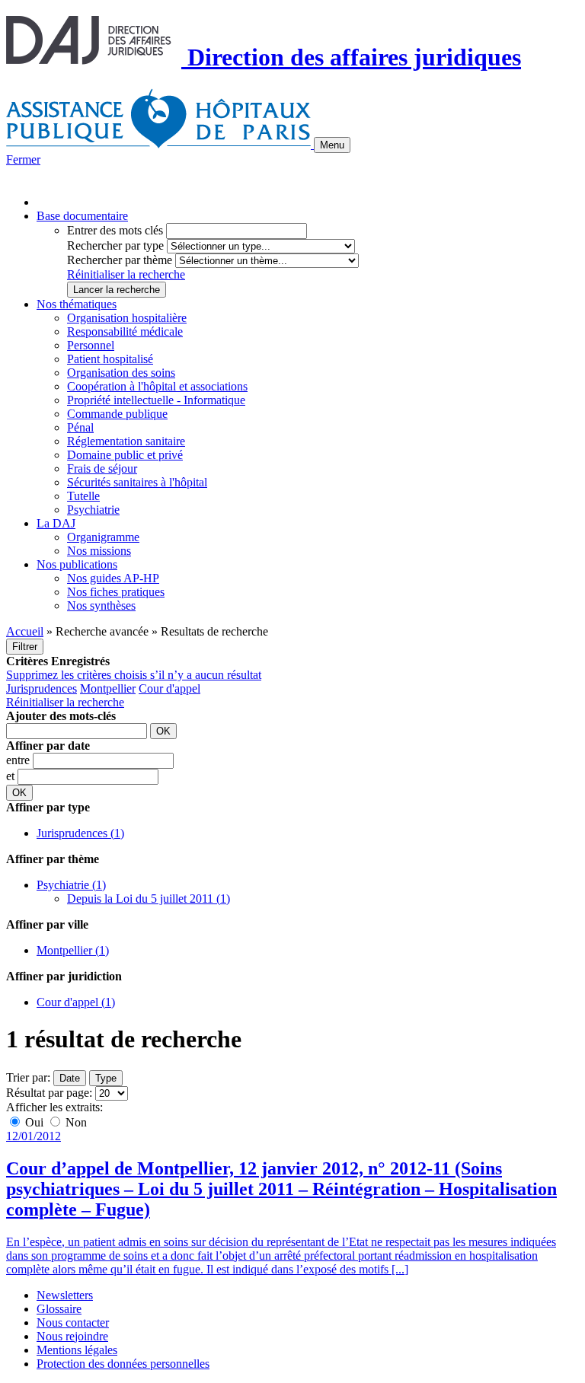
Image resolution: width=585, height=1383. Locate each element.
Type (106, 1078)
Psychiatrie (93, 509)
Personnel (90, 345)
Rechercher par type (115, 245)
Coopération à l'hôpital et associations (157, 386)
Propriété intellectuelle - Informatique (156, 400)
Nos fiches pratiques (116, 591)
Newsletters (65, 1295)
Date (69, 1078)
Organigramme (103, 537)
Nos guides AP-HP (113, 578)
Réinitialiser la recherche (126, 274)
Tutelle (83, 495)
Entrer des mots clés (115, 230)
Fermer (23, 159)
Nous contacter (73, 1322)
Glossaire (59, 1308)
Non (74, 1122)
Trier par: (28, 1077)
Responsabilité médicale (125, 331)
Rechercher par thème (119, 259)
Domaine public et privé (125, 454)
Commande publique (117, 413)
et (12, 776)
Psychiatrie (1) (71, 884)
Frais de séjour (102, 468)
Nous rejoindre (72, 1336)
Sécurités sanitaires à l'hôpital (137, 482)
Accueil (24, 631)
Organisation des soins (121, 372)
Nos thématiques (77, 304)
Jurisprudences (41, 688)
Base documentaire (82, 215)
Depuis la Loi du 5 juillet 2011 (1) (148, 898)
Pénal (80, 427)
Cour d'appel (169, 688)
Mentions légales (77, 1349)
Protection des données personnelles (123, 1363)
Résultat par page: (49, 1092)
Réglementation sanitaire (126, 441)
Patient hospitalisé (110, 358)
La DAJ (56, 523)
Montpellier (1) (73, 950)
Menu (332, 145)
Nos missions (99, 550)
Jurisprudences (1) (80, 833)
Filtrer (24, 646)
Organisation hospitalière (127, 317)
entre (19, 760)
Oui (34, 1122)
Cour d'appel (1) (76, 1002)
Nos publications (77, 564)
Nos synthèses (101, 605)
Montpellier (108, 688)
